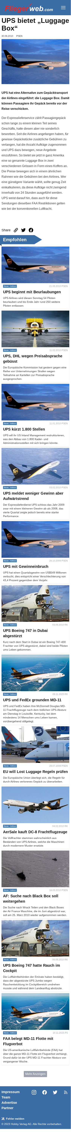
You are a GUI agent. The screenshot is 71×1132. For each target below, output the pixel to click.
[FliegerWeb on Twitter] (55, 1100)
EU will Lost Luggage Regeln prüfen (26, 728)
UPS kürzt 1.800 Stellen (18, 386)
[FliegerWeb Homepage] (29, 8)
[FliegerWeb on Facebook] (44, 1100)
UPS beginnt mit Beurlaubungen (23, 248)
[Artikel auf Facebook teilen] (31, 230)
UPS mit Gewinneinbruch (19, 523)
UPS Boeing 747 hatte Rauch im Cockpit (29, 922)
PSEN (19, 36)
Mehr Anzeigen (35, 1074)
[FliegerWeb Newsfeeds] (65, 1092)
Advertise (9, 1103)
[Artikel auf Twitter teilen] (23, 230)
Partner (7, 1108)
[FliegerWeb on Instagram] (34, 1100)
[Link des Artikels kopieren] (16, 230)
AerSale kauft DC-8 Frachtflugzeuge (26, 788)
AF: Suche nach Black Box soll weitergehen (31, 852)
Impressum (11, 1092)
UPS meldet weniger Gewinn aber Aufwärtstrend (34, 450)
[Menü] (63, 7)
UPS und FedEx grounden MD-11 (24, 656)
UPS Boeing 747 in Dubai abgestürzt (26, 587)
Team (6, 1097)
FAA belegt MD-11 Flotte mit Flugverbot (28, 995)
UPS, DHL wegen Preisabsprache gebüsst (30, 312)
